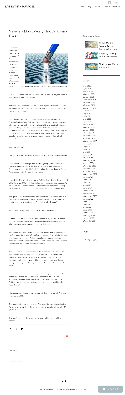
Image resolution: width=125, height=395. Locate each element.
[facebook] (59, 381)
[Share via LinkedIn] (22, 328)
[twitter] (62, 381)
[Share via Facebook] (10, 328)
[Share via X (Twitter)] (16, 328)
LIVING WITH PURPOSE (20, 6)
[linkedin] (66, 381)
